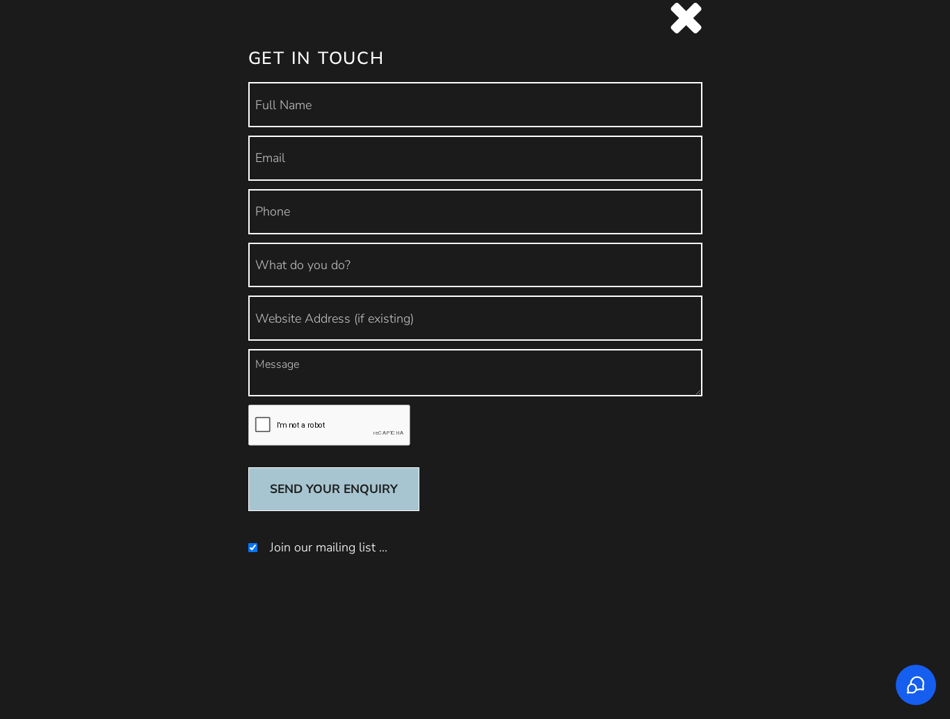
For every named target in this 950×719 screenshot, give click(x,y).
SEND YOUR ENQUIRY (334, 488)
